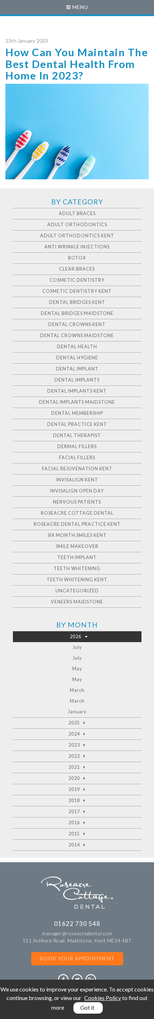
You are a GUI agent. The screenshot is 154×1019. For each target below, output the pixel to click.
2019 (74, 789)
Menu (79, 7)
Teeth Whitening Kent (77, 579)
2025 (74, 723)
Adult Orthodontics (77, 224)
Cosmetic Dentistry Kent (77, 291)
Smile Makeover (77, 546)
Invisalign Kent (77, 479)
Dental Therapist (77, 435)
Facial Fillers (77, 457)
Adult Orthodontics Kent (77, 235)
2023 (74, 745)
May (77, 668)
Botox (77, 258)
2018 (74, 800)
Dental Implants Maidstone (77, 402)
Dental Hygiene (77, 357)
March (77, 690)
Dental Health (77, 346)
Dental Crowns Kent (77, 324)
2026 (75, 636)
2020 (74, 778)
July (77, 647)
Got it (87, 1007)
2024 (74, 734)
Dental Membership (77, 413)
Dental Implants (77, 380)
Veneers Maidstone (77, 602)
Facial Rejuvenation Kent (77, 468)
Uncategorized (77, 590)
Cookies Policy (102, 997)
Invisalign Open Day (77, 491)
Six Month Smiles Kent (77, 535)
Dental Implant (77, 369)
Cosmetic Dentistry (77, 280)
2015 (74, 833)
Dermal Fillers (77, 446)
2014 (74, 845)
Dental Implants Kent (77, 391)
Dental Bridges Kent (77, 302)
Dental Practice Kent (77, 424)
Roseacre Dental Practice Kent (77, 524)
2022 (74, 756)
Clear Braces (77, 269)
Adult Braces (77, 213)
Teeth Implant (77, 557)
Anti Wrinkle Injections (77, 246)
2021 (74, 767)
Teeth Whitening (77, 568)
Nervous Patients (77, 502)
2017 (74, 811)
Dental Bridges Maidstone (77, 313)
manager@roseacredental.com (77, 933)
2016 (74, 822)
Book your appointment (77, 958)
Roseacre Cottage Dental (77, 513)
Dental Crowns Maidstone (77, 335)
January (77, 711)
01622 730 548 (77, 923)
